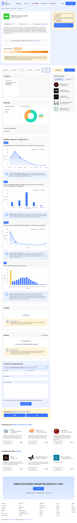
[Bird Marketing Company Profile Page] (56, 90)
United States (18, 17)
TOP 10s (34, 3)
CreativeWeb (63, 96)
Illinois (61, 103)
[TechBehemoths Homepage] (6, 3)
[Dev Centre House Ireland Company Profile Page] (56, 102)
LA (60, 85)
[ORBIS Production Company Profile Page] (56, 84)
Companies (18, 3)
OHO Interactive (38, 430)
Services (26, 3)
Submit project (53, 3)
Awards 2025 (44, 3)
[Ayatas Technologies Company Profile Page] (56, 458)
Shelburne (62, 109)
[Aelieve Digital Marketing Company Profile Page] (31, 458)
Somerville (13, 17)
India (16, 458)
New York (62, 91)
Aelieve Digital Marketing (41, 457)
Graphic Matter (64, 430)
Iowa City (38, 458)
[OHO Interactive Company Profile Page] (31, 431)
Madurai (13, 458)
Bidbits (12, 457)
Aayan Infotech (64, 108)
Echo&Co (12, 429)
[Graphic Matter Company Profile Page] (56, 431)
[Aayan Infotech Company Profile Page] (56, 109)
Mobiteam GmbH (28, 519)
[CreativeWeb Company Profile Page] (56, 96)
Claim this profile (37, 40)
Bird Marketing (64, 90)
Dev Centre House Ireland (66, 102)
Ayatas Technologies (66, 457)
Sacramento (64, 458)
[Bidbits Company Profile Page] (6, 458)
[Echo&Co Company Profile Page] (6, 431)
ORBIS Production (64, 84)
